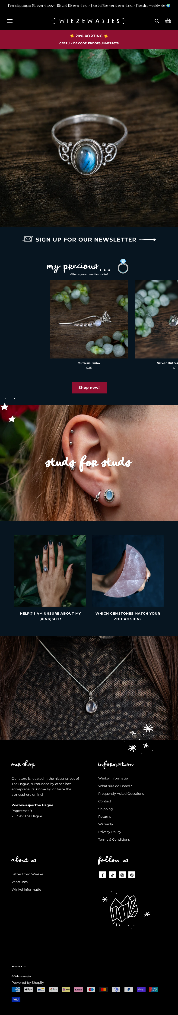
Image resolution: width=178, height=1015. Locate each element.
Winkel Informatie (113, 778)
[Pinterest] (132, 874)
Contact (104, 801)
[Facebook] (102, 874)
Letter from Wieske (27, 874)
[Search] (157, 20)
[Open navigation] (10, 20)
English (17, 966)
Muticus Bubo (89, 363)
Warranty (105, 824)
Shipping (105, 809)
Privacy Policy (109, 832)
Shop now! (89, 387)
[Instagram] (122, 874)
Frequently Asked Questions (121, 794)
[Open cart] (168, 20)
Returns (104, 816)
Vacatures (20, 882)
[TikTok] (112, 874)
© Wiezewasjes (22, 976)
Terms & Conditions (114, 839)
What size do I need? (115, 786)
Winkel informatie (26, 889)
